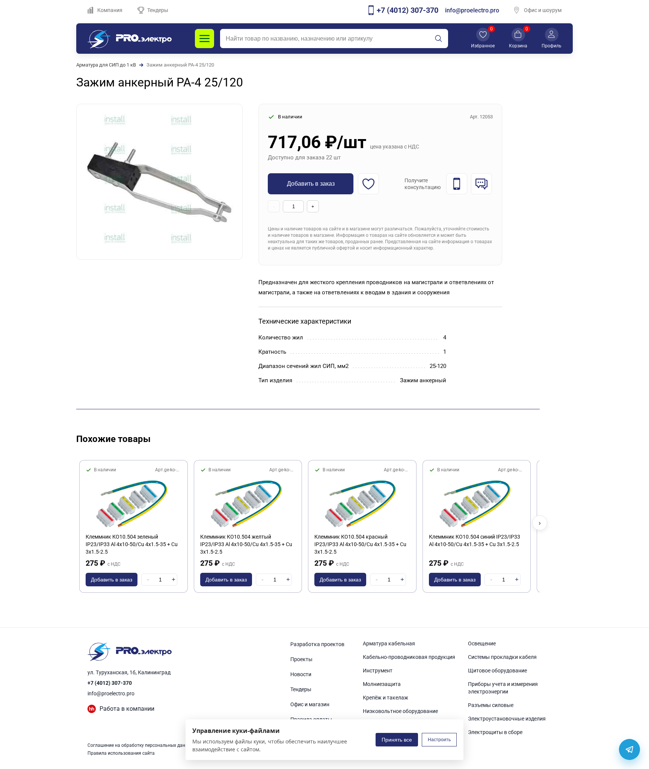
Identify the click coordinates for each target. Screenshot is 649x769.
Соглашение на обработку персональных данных (140, 745)
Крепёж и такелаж (385, 698)
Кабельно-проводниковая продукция (409, 657)
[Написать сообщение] (481, 183)
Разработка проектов (317, 644)
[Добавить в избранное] (368, 183)
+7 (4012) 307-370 (110, 683)
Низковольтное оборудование (400, 711)
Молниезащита (382, 684)
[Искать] (438, 39)
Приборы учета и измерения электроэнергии (503, 688)
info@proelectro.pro (472, 10)
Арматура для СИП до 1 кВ (106, 65)
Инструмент (377, 671)
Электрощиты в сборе (495, 732)
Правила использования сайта (121, 753)
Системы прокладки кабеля (502, 657)
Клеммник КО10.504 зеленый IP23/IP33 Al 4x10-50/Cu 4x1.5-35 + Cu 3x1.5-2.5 (132, 544)
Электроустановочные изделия (507, 719)
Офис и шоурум (542, 10)
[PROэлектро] (130, 38)
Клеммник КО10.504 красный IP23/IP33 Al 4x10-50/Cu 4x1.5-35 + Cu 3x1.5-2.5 (360, 544)
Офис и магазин (309, 704)
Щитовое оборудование (497, 671)
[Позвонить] (456, 183)
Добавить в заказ (311, 183)
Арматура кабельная (389, 643)
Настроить (439, 739)
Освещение (482, 643)
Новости (300, 674)
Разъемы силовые (490, 705)
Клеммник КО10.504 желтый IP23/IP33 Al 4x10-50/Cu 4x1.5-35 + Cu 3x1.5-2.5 (246, 544)
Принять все (397, 740)
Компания (109, 10)
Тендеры (157, 10)
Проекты (301, 659)
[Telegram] (629, 749)
